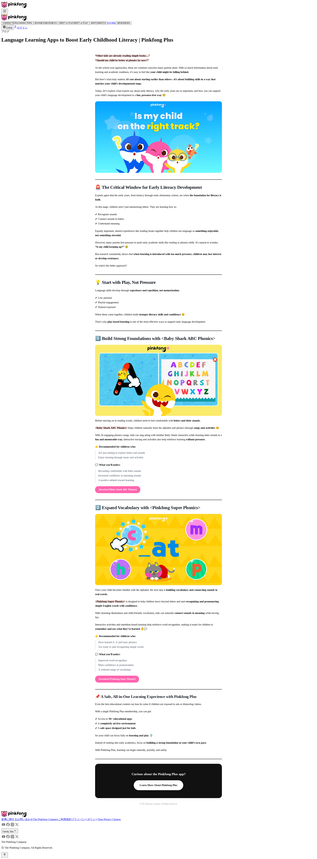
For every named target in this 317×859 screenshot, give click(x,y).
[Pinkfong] (14, 7)
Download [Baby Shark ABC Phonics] (118, 489)
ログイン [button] (22, 27)
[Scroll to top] (4, 855)
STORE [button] (111, 22)
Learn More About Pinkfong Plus (158, 785)
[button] (17, 819)
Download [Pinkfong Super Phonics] (117, 679)
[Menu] (4, 11)
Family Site (8, 831)
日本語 (9, 28)
